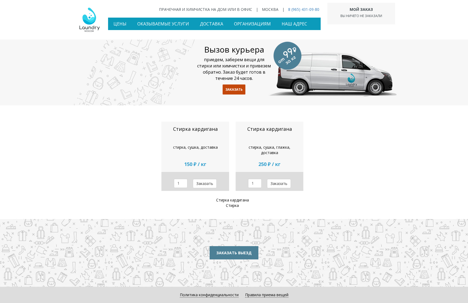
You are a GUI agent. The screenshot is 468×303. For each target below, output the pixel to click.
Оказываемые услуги (163, 24)
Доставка (211, 24)
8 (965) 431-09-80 (303, 9)
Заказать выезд (234, 252)
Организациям (252, 24)
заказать (234, 89)
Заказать (204, 183)
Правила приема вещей (266, 294)
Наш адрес (294, 24)
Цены (119, 24)
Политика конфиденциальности (209, 294)
